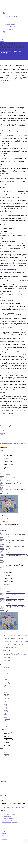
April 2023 (6, 691)
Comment (2, 440)
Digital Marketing (7, 458)
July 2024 (5, 669)
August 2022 (6, 702)
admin (9, 53)
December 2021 (6, 714)
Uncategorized (6, 465)
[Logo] (14, 0)
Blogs (4, 31)
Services (4, 14)
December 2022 (6, 697)
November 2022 (7, 698)
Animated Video (7, 457)
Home (4, 12)
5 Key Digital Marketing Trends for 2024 (17, 653)
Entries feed (6, 752)
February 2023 (6, 694)
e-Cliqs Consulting (11, 842)
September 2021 (7, 719)
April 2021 (6, 724)
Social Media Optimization (10, 24)
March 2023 (6, 692)
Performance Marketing (7, 51)
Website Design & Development (11, 16)
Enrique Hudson (7, 654)
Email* (1, 434)
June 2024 (5, 670)
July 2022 (5, 704)
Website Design (6, 467)
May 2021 (5, 723)
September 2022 (7, 701)
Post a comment (3, 447)
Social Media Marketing (7, 820)
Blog (3, 835)
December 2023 (6, 679)
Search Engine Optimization (10, 21)
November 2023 (7, 680)
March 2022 (6, 710)
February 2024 (6, 676)
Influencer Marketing (7, 459)
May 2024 (5, 672)
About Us (5, 13)
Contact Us (5, 32)
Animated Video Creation (9, 29)
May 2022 (5, 707)
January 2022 (6, 713)
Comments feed (6, 754)
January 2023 (6, 695)
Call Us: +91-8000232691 (5, 34)
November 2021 (7, 716)
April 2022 (6, 708)
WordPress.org (6, 755)
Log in (5, 751)
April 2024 (6, 673)
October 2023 (6, 682)
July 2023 (5, 686)
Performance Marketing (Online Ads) (12, 26)
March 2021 (6, 726)
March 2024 (6, 674)
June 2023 (5, 688)
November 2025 (7, 667)
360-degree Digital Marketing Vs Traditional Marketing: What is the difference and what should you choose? (16, 489)
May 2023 (5, 689)
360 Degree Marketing (9, 19)
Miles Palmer (6, 653)
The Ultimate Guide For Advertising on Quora (12, 647)
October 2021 (6, 717)
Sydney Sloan (6, 661)
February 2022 (6, 711)
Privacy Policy (5, 837)
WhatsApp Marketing (7, 468)
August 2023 (6, 685)
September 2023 (7, 683)
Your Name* (2, 433)
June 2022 (5, 705)
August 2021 (6, 720)
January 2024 (6, 677)
